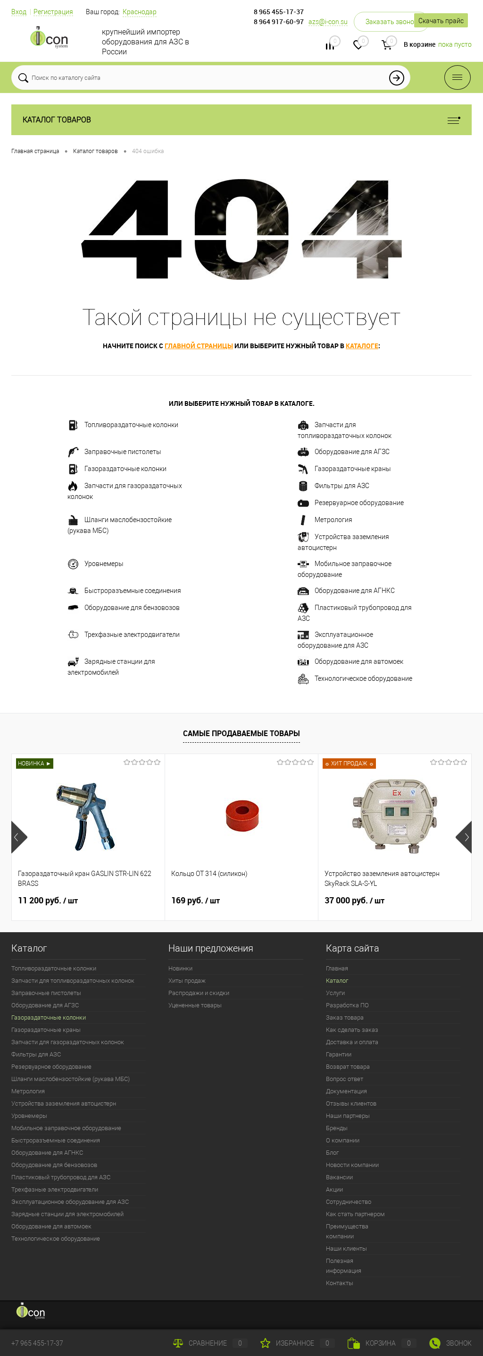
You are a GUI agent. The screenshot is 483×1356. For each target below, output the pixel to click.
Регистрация (53, 12)
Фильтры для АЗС (342, 485)
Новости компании (352, 1164)
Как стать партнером (355, 1214)
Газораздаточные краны (353, 468)
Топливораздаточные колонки (131, 425)
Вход (18, 12)
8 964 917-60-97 (279, 21)
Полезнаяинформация (343, 1265)
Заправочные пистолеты (122, 451)
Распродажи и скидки (198, 992)
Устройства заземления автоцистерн (343, 542)
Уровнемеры (104, 563)
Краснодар (140, 12)
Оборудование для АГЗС (352, 451)
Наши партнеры (348, 1115)
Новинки (180, 968)
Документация (346, 1091)
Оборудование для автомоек (359, 661)
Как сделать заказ (352, 1029)
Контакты (339, 1283)
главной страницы (199, 345)
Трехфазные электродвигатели (132, 634)
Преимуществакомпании (347, 1231)
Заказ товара (345, 1017)
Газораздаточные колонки (125, 468)
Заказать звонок (391, 22)
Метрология (333, 520)
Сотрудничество (348, 1201)
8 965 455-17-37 (279, 11)
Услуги (335, 992)
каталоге (362, 345)
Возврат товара (348, 1066)
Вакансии (339, 1177)
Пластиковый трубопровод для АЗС (355, 613)
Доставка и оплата (352, 1042)
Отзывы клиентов (351, 1103)
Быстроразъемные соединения (132, 590)
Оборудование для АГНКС (355, 590)
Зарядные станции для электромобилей (111, 667)
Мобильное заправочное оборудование (344, 569)
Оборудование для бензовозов (132, 607)
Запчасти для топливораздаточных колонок (344, 430)
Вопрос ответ (344, 1078)
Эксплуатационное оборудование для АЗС (335, 640)
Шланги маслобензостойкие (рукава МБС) (119, 525)
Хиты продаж (187, 980)
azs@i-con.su (328, 22)
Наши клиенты (346, 1248)
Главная (337, 968)
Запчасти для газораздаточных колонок (124, 491)
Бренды (337, 1128)
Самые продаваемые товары (241, 733)
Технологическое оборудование (363, 678)
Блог (332, 1152)
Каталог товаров (57, 119)
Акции (334, 1189)
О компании (342, 1140)
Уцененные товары (195, 1005)
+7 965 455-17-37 (37, 1343)
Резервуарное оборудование (359, 502)
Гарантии (338, 1054)
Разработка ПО (347, 1005)
